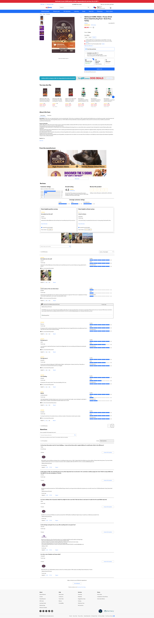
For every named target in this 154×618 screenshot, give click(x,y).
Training (79, 601)
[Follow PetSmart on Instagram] (43, 611)
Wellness (86, 23)
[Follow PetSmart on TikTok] (49, 611)
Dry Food (48, 14)
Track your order (49, 4)
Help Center (61, 594)
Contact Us (61, 596)
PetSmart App (42, 605)
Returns (60, 601)
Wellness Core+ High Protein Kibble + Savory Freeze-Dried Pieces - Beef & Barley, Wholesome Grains (70, 100)
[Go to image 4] (42, 33)
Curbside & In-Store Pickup (102, 596)
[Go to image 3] (42, 28)
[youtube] (52, 611)
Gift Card (42, 4)
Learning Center (43, 603)
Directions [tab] (49, 115)
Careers (41, 596)
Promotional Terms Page (81, 587)
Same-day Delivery (101, 598)
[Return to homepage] (49, 7)
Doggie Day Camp (81, 598)
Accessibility (61, 603)
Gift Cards (42, 601)
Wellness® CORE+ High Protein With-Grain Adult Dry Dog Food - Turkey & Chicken (57, 100)
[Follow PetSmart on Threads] (46, 611)
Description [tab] (42, 115)
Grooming (80, 594)
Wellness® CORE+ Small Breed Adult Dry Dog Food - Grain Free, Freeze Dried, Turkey (45, 100)
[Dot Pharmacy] (109, 611)
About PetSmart (43, 594)
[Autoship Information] (98, 53)
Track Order (61, 598)
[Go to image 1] (42, 18)
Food (44, 14)
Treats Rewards (43, 598)
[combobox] (74, 7)
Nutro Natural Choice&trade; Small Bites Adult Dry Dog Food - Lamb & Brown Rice (83, 100)
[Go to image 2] (42, 23)
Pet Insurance (80, 605)
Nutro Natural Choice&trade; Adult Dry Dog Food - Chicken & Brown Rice (96, 100)
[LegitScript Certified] (100, 611)
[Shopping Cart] (112, 8)
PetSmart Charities (43, 607)
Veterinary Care (81, 603)
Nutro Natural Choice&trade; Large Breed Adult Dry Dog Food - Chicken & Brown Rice (109, 100)
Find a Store (99, 594)
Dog (41, 14)
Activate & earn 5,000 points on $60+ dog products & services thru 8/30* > (77, 1)
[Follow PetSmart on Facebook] (40, 611)
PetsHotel (80, 596)
